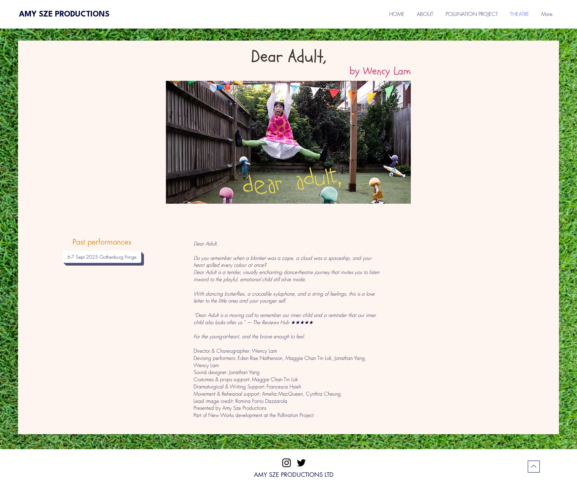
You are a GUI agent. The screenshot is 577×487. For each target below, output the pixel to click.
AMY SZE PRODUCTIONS (64, 14)
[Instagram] (286, 463)
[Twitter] (301, 463)
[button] (519, 14)
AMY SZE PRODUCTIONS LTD (294, 475)
